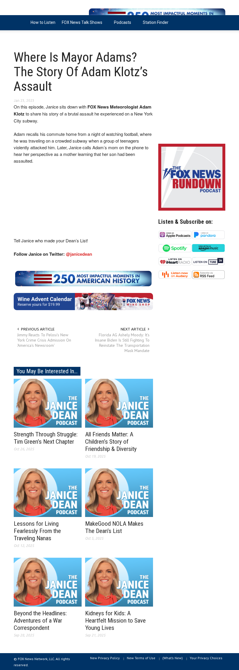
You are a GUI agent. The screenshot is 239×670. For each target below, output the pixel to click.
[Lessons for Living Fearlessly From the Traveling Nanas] (48, 492)
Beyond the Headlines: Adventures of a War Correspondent (40, 620)
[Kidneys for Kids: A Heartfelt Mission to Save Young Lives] (119, 581)
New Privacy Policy (105, 658)
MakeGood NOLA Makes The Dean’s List (114, 527)
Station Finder (155, 22)
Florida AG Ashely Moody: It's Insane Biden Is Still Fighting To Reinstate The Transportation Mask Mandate (122, 342)
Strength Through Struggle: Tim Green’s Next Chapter (46, 438)
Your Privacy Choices (206, 658)
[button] (219, 22)
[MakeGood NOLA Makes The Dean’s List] (119, 492)
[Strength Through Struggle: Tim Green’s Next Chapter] (48, 402)
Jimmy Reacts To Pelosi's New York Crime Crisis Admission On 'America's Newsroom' (44, 340)
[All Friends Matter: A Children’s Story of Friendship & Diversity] (119, 402)
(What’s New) (172, 658)
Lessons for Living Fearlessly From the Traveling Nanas (37, 531)
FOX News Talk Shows (80, 25)
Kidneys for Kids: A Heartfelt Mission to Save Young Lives (115, 620)
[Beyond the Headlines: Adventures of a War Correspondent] (48, 581)
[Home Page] (20, 22)
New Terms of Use (141, 658)
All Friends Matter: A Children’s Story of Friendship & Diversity (111, 441)
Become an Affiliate (35, 37)
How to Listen (43, 22)
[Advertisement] (191, 96)
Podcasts (121, 25)
